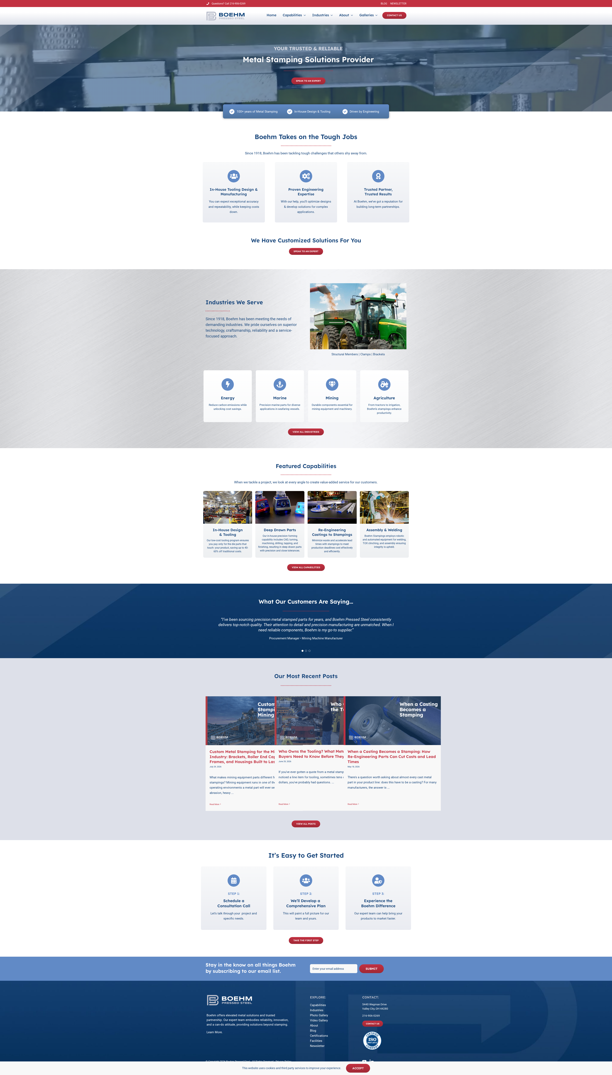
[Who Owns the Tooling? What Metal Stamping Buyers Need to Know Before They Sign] (323, 720)
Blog (313, 1030)
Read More (214, 804)
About (314, 1025)
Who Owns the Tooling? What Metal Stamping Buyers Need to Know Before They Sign (322, 754)
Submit (371, 969)
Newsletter (317, 1046)
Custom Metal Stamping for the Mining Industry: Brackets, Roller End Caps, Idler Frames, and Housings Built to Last (250, 756)
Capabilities (318, 1005)
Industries (316, 1010)
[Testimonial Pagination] (302, 651)
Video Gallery (319, 1020)
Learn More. (215, 1032)
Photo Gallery (319, 1015)
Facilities (316, 1041)
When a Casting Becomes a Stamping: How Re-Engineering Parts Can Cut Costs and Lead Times (392, 756)
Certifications (319, 1036)
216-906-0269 (237, 3)
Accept (358, 1068)
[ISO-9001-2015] (372, 1032)
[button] (312, 319)
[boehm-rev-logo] (229, 995)
